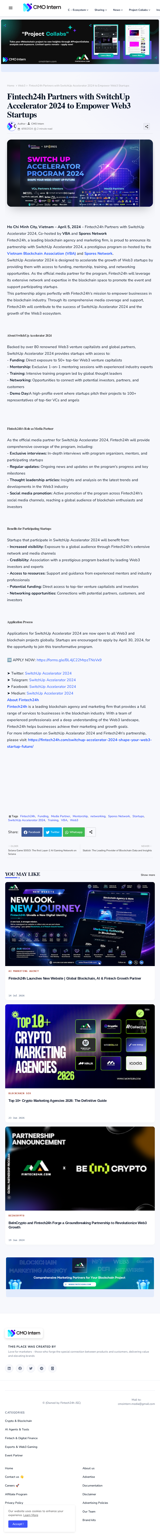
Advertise (88, 1477)
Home (10, 86)
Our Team (88, 1512)
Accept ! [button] (17, 1524)
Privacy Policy (14, 1503)
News (116, 10)
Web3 (21, 86)
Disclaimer (89, 1494)
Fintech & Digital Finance (21, 1438)
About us (88, 1468)
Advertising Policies (95, 1503)
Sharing (99, 10)
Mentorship (80, 816)
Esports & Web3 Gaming (21, 1447)
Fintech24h (17, 706)
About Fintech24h (23, 699)
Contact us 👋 (14, 1477)
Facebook (34, 832)
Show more (148, 875)
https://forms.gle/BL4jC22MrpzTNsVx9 (69, 659)
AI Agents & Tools (17, 1429)
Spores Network (98, 253)
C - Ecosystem (77, 10)
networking (97, 816)
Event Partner (14, 1455)
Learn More (30, 1515)
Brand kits (89, 1520)
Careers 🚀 (12, 1486)
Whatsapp (76, 832)
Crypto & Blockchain (18, 1421)
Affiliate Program (16, 1494)
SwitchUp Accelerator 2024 (48, 673)
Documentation (92, 1486)
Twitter (55, 832)
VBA (64, 820)
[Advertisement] (82, 782)
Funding (43, 816)
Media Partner (60, 816)
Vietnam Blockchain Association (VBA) (41, 253)
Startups (138, 816)
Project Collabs (138, 10)
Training (53, 820)
